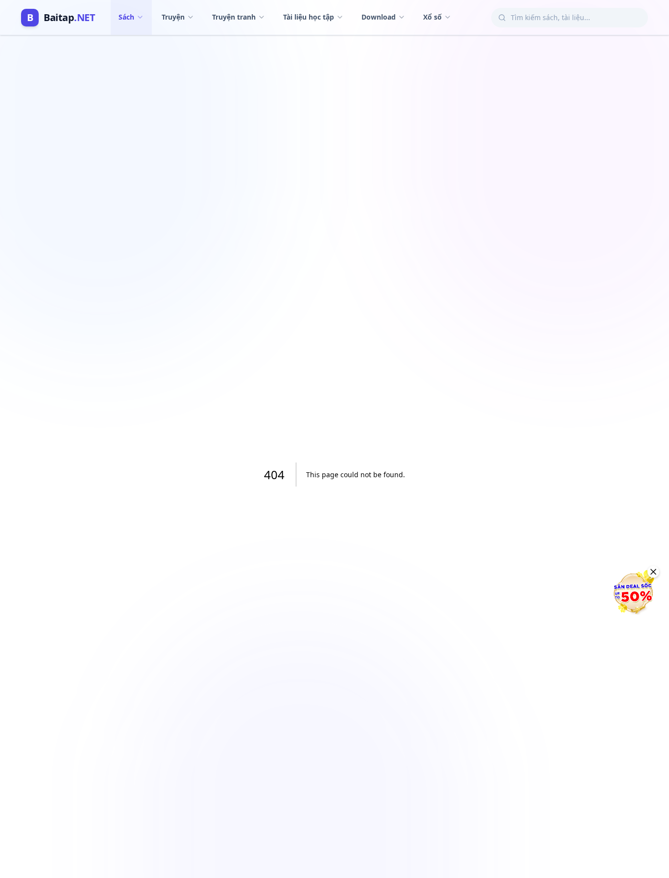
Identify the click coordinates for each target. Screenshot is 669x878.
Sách (126, 17)
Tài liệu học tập (308, 17)
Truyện (173, 17)
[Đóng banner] (653, 572)
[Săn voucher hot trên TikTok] (632, 593)
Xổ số (432, 17)
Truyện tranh (234, 17)
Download (378, 17)
